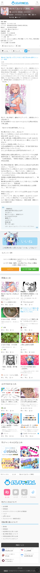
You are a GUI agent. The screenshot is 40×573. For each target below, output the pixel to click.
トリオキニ (9, 560)
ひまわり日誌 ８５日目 (9, 345)
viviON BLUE (29, 555)
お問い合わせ (6, 516)
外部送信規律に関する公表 (10, 536)
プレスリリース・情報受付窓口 (11, 518)
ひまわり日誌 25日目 (8, 319)
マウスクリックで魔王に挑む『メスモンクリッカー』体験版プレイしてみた (29, 321)
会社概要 (5, 506)
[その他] (28, 51)
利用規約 (5, 509)
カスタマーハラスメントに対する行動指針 (15, 511)
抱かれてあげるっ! (9, 46)
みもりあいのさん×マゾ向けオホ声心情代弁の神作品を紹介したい (29, 402)
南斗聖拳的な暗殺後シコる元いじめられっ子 (29, 295)
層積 (19, 46)
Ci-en (10, 555)
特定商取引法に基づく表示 (10, 531)
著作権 (5, 526)
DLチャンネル (20, 3)
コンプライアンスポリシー (10, 538)
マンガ (18, 17)
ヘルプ (5, 513)
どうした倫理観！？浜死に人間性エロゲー (10, 426)
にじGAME (29, 550)
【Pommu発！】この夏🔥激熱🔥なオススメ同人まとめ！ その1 (29, 427)
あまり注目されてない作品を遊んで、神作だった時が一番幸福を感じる (10, 402)
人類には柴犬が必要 (27, 345)
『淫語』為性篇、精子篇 (9, 367)
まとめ (14, 474)
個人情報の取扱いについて (10, 534)
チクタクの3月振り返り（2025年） (28, 368)
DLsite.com (9, 550)
